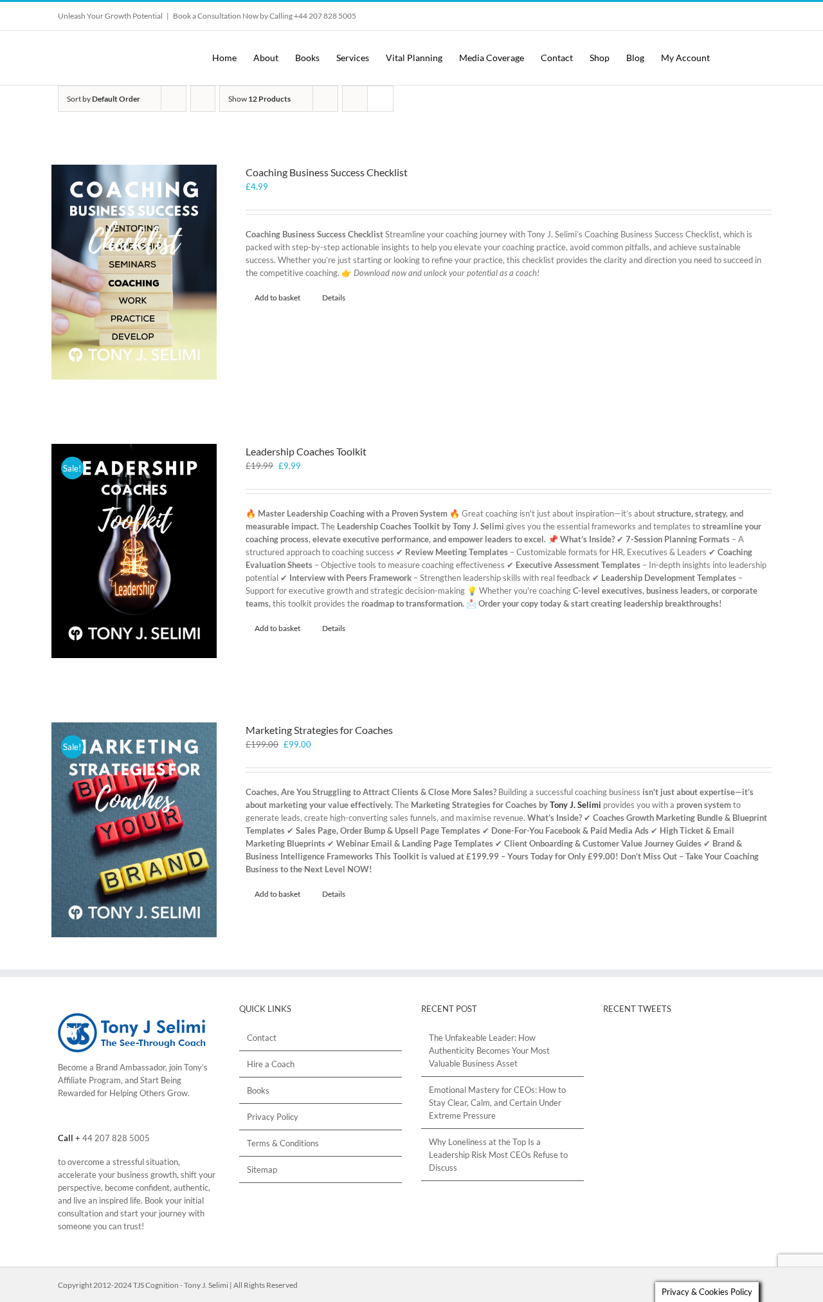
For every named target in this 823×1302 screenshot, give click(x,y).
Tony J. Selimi (575, 805)
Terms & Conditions (283, 1143)
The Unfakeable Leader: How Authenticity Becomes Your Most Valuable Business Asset (489, 1050)
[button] (754, 58)
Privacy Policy (272, 1117)
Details (333, 297)
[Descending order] (202, 99)
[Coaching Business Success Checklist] (134, 272)
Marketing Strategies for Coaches (319, 730)
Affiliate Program (89, 1080)
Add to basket (277, 297)
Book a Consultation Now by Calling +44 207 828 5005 (264, 16)
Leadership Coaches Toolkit (306, 451)
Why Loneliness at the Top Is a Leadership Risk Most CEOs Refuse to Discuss (498, 1155)
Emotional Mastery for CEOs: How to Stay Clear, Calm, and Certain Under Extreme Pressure (497, 1103)
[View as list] (380, 98)
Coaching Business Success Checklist (327, 172)
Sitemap (262, 1169)
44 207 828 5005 (116, 1138)
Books (258, 1090)
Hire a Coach (270, 1064)
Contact (261, 1037)
